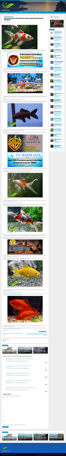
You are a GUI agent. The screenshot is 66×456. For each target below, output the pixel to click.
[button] (63, 12)
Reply (46, 384)
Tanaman (56, 454)
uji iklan (58, 454)
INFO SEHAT (26, 12)
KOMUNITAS (31, 12)
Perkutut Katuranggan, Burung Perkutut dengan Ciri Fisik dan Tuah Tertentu (58, 58)
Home (37, 454)
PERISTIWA (6, 12)
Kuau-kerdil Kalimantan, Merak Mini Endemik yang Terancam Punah (58, 148)
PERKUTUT (55, 56)
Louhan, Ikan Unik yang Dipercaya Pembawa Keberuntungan (14, 292)
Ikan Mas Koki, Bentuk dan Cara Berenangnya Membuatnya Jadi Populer (15, 99)
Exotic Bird (60, 93)
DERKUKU (22, 349)
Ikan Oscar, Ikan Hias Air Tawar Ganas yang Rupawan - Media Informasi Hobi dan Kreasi (17, 380)
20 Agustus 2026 (52, 439)
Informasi (63, 454)
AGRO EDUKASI (21, 12)
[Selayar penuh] (62, 26)
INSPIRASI (35, 12)
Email (3, 416)
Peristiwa (24, 349)
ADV (39, 12)
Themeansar (14, 454)
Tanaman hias (15, 12)
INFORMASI (9, 349)
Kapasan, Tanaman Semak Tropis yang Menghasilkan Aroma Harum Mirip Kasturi (57, 131)
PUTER (39, 349)
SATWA (10, 12)
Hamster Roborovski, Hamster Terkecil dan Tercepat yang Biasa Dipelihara (9, 351)
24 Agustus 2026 (37, 439)
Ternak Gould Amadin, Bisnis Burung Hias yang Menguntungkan (58, 96)
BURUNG (57, 55)
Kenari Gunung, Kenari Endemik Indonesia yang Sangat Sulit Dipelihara (58, 102)
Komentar (3, 397)
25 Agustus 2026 (21, 439)
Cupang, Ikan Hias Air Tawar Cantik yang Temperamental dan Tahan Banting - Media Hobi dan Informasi (19, 387)
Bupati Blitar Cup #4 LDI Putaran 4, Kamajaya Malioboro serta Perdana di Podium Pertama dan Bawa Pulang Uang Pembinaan (58, 39)
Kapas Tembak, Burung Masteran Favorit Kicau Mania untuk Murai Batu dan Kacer (58, 77)
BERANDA (4, 349)
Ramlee (8, 339)
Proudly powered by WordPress (5, 454)
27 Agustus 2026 (6, 439)
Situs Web (3, 420)
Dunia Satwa (6, 349)
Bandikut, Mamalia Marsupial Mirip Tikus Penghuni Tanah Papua (58, 126)
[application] (57, 23)
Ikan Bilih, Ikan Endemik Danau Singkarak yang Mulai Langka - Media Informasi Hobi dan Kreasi (18, 358)
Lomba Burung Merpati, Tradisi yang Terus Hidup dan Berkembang (58, 142)
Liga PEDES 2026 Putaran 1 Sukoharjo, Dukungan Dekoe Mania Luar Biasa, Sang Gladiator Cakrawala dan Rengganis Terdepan (58, 70)
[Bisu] (61, 26)
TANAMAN (60, 105)
